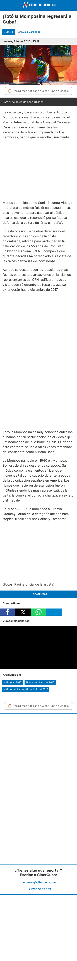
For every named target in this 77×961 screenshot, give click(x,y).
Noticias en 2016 (12, 682)
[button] (7, 612)
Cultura (8, 31)
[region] (38, 170)
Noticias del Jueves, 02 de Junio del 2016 (25, 689)
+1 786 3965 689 (40, 889)
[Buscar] (73, 5)
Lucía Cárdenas (30, 31)
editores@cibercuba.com (40, 882)
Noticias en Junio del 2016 (40, 682)
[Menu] (3, 5)
